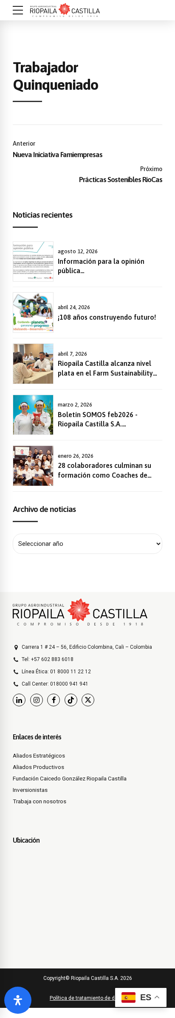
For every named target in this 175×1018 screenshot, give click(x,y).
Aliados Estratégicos (39, 755)
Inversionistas (30, 789)
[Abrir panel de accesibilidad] (17, 1000)
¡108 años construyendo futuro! (107, 317)
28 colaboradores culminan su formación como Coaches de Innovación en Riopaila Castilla (106, 475)
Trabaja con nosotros (39, 801)
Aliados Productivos (38, 767)
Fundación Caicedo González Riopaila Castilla (70, 778)
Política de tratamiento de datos (87, 998)
